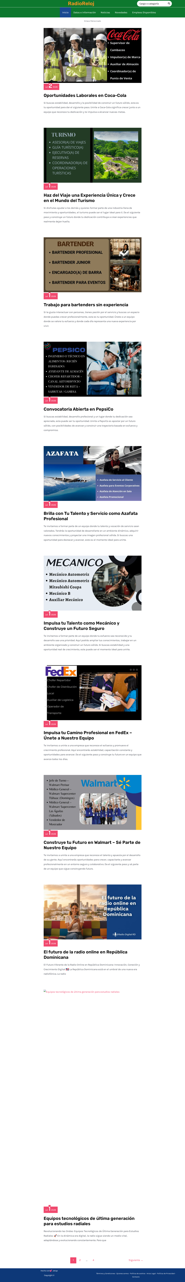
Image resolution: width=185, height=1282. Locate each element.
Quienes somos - (123, 1273)
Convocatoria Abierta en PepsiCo (78, 409)
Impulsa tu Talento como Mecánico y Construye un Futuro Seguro (81, 626)
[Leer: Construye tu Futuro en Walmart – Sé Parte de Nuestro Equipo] (92, 802)
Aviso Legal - (152, 1273)
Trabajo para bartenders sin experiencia (86, 304)
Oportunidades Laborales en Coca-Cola (85, 95)
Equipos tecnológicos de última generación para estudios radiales (89, 1221)
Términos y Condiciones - (106, 1273)
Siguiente (136, 1260)
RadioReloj (81, 3)
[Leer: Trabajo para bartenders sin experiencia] (92, 264)
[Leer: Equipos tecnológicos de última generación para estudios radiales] (92, 1097)
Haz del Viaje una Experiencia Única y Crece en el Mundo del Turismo (89, 198)
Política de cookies (137, 1273)
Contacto (136, 1277)
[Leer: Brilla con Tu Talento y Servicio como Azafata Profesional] (92, 473)
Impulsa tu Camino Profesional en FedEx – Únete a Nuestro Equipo (88, 735)
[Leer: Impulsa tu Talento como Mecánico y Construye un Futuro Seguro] (92, 582)
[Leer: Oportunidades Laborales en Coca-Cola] (92, 55)
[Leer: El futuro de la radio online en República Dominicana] (92, 911)
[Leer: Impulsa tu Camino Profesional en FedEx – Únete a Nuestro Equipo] (92, 692)
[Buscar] (169, 3)
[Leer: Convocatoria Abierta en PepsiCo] (92, 368)
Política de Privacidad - (166, 1273)
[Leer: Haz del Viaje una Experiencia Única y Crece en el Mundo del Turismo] (92, 155)
